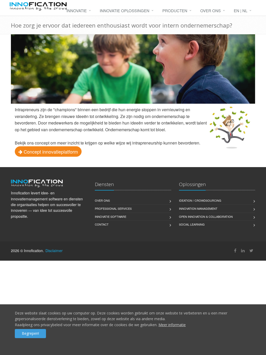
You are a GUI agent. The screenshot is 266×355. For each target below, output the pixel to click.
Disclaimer (54, 250)
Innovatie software (110, 216)
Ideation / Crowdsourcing (200, 200)
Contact (102, 224)
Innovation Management (198, 208)
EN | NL (240, 10)
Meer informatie (172, 324)
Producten (174, 10)
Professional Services (113, 208)
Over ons (210, 10)
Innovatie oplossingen (124, 10)
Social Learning (192, 224)
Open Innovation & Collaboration (206, 216)
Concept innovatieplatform (50, 151)
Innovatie (76, 10)
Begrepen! (30, 333)
